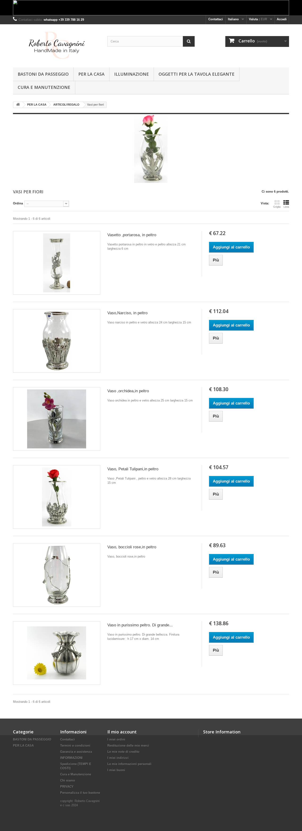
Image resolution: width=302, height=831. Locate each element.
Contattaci (215, 19)
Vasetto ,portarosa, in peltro (131, 235)
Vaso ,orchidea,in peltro (128, 391)
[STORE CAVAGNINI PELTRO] (56, 45)
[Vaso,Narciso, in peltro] (56, 340)
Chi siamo (67, 780)
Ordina (18, 203)
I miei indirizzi (118, 758)
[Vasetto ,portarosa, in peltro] (56, 262)
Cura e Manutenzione (44, 87)
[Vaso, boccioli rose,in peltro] (56, 575)
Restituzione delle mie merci (128, 745)
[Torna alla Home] (17, 105)
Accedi (282, 19)
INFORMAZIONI (71, 758)
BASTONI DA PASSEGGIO (43, 74)
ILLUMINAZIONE (131, 74)
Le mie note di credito (123, 751)
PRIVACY (67, 786)
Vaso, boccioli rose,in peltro (131, 547)
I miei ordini (116, 739)
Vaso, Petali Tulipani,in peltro (132, 469)
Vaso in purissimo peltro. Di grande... (140, 625)
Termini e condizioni (75, 745)
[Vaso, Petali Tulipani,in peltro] (56, 496)
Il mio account (122, 732)
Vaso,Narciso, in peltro (127, 313)
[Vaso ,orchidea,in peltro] (56, 418)
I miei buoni (116, 770)
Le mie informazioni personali (129, 764)
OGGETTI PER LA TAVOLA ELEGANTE (197, 74)
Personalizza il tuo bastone (80, 792)
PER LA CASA (91, 74)
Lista (286, 206)
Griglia (277, 206)
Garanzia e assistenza (76, 751)
